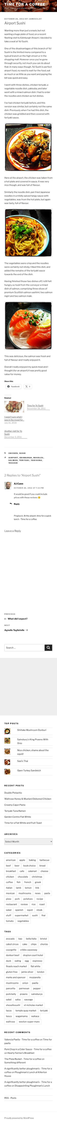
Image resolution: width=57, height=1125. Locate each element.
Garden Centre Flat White (17, 817)
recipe (40, 899)
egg (27, 961)
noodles (38, 458)
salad (8, 910)
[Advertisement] (28, 686)
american (11, 860)
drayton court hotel (33, 955)
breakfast (11, 871)
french (27, 882)
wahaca (35, 1016)
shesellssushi (13, 1005)
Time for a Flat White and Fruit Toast (23, 823)
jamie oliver (27, 972)
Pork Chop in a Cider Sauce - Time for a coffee (28, 1049)
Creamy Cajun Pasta (14, 805)
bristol (43, 938)
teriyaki (24, 460)
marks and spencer (16, 977)
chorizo (44, 944)
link (37, 888)
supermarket (21, 915)
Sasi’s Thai (22, 761)
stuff (8, 915)
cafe (22, 871)
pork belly (11, 994)
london (40, 972)
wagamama (21, 1016)
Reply (17, 504)
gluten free (12, 972)
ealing (18, 961)
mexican (10, 893)
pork (17, 899)
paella (35, 983)
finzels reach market (16, 966)
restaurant (11, 904)
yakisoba (36, 460)
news (37, 893)
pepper (37, 988)
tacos (9, 1010)
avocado (10, 938)
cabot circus (12, 944)
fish (18, 882)
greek (38, 882)
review (24, 904)
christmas (37, 876)
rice (34, 904)
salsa (17, 999)
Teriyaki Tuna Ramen (15, 811)
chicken (13, 453)
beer (17, 865)
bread (42, 865)
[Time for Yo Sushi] (38, 405)
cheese (44, 871)
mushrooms (25, 893)
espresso (37, 961)
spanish (19, 910)
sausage (28, 999)
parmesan (24, 988)
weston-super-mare (29, 1021)
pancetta (10, 988)
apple (22, 860)
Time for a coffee (24, 4)
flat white (35, 966)
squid (30, 910)
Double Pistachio (13, 792)
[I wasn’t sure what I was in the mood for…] (14, 406)
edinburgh (26, 458)
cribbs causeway (28, 949)
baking (32, 860)
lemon (28, 888)
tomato (10, 921)
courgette (11, 949)
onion (25, 983)
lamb (18, 888)
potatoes (28, 899)
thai (43, 915)
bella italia (31, 938)
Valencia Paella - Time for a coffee (21, 1039)
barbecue (44, 860)
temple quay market (25, 1010)
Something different (15, 1062)
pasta (47, 893)
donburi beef (12, 955)
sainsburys (37, 994)
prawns (23, 994)
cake (24, 944)
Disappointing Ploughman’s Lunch (32, 1085)
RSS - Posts (10, 1098)
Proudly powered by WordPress (19, 1118)
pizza (8, 899)
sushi (22, 453)
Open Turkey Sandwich (29, 770)
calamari (32, 871)
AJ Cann (18, 483)
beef (8, 865)
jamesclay (35, 19)
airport (13, 458)
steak (39, 910)
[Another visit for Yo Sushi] (15, 432)
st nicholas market (33, 1005)
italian (9, 888)
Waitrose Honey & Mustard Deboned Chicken (27, 799)
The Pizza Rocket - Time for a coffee (22, 1059)
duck (8, 961)
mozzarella (34, 977)
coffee (9, 882)
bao (20, 938)
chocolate (23, 876)
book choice (29, 865)
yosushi (13, 463)
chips (34, 944)
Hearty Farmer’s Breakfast (20, 1053)
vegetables (23, 921)
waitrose (10, 1021)
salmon (13, 460)
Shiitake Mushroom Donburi (31, 730)
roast (42, 904)
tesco (9, 1016)
